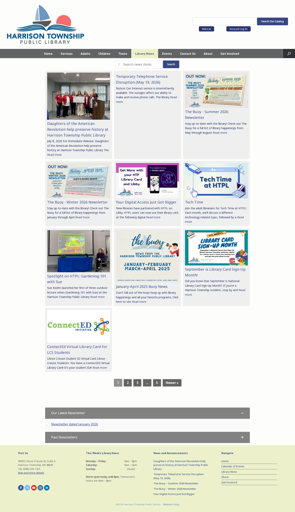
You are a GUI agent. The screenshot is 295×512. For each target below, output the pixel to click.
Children (104, 54)
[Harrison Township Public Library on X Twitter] (27, 488)
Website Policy (171, 504)
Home (48, 54)
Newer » (172, 382)
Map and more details (31, 473)
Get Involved (230, 54)
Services (67, 54)
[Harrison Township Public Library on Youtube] (34, 488)
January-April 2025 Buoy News (142, 286)
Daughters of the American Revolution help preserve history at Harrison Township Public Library (77, 129)
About (208, 54)
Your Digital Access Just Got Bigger (146, 202)
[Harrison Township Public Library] (45, 24)
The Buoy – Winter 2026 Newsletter (175, 489)
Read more (54, 155)
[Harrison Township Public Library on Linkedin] (47, 488)
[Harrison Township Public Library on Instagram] (40, 488)
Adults (85, 54)
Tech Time (194, 202)
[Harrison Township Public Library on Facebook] (21, 488)
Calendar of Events (232, 466)
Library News (144, 54)
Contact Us (188, 54)
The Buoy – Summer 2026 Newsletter (176, 483)
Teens (122, 54)
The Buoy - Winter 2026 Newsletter (77, 202)
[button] (289, 53)
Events (167, 54)
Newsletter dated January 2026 (74, 424)
